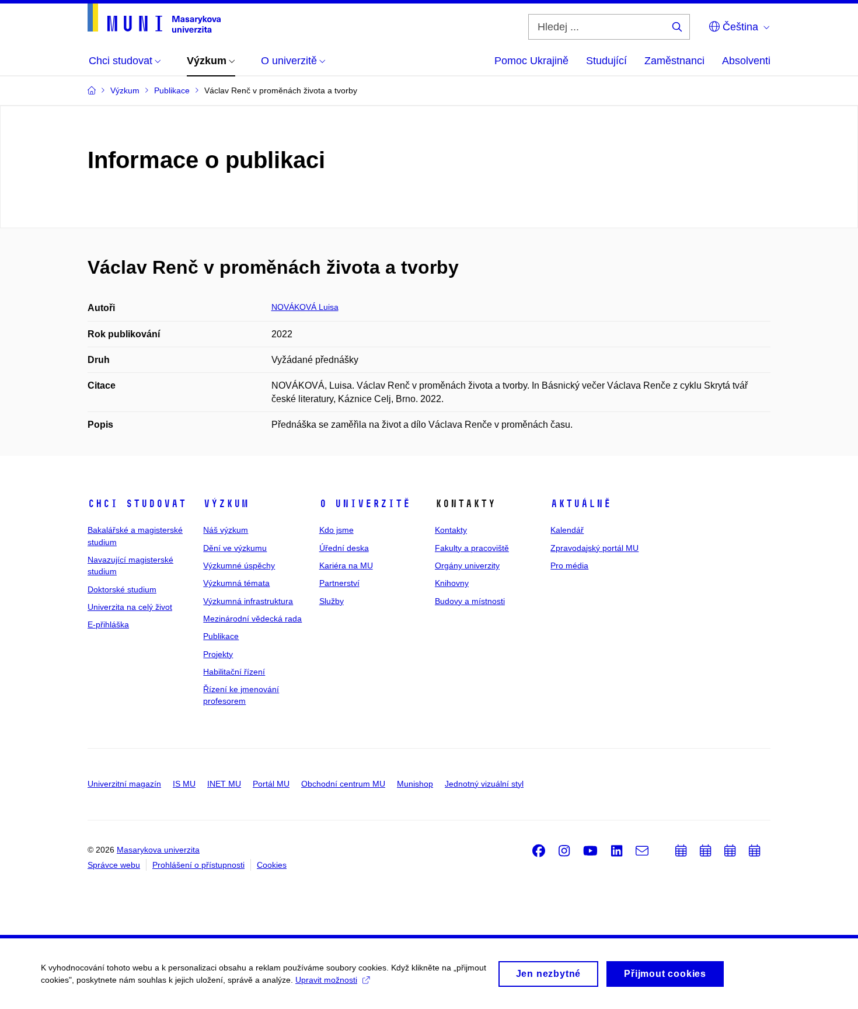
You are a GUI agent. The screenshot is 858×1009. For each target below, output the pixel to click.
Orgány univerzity (467, 565)
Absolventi (746, 61)
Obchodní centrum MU (343, 783)
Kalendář (567, 530)
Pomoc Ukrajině (531, 61)
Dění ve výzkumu (235, 548)
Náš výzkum (225, 530)
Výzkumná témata (236, 583)
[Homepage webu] (154, 18)
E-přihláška (108, 624)
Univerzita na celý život (130, 607)
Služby (331, 601)
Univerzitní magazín (124, 783)
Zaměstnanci (674, 61)
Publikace (221, 636)
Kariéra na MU (346, 565)
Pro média (569, 565)
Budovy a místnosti (470, 601)
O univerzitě (364, 503)
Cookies (272, 865)
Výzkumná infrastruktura (248, 601)
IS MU (184, 783)
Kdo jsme (336, 530)
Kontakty (451, 530)
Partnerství (339, 583)
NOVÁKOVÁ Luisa (305, 307)
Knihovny (452, 583)
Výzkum (226, 503)
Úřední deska (344, 548)
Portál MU (271, 783)
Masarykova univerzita (158, 849)
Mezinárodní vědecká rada (252, 618)
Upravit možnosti (326, 979)
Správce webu (114, 865)
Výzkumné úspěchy (239, 565)
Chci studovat (137, 503)
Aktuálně (580, 503)
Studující (606, 61)
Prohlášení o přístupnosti (198, 865)
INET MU (224, 783)
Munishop (415, 783)
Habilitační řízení (234, 671)
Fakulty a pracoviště (472, 548)
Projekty (218, 654)
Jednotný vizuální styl (484, 783)
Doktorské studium (122, 589)
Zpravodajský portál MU (594, 548)
